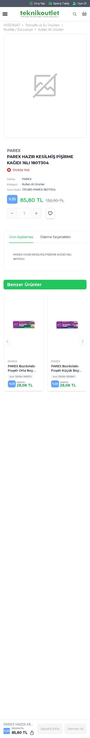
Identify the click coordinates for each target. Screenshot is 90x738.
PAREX (14, 150)
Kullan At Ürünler (51, 30)
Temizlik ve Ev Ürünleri (42, 25)
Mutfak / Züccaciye (18, 30)
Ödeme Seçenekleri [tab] (55, 237)
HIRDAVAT (11, 25)
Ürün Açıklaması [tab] (21, 237)
